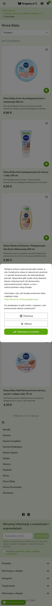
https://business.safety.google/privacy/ (21, 299)
